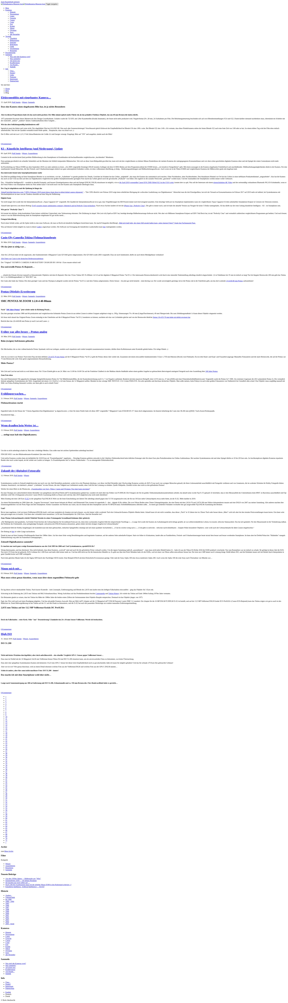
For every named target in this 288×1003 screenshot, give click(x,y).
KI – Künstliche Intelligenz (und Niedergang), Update (32, 148)
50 (6, 798)
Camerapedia (100, 593)
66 (6, 830)
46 (6, 790)
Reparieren (9, 868)
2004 (7, 922)
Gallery (39, 227)
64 (6, 826)
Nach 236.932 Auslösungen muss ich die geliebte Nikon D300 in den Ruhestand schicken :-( (38, 885)
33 (6, 763)
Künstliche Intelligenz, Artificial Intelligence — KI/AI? (24, 887)
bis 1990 (8, 899)
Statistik (8, 974)
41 (6, 780)
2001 (7, 916)
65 (6, 828)
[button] (8, 10)
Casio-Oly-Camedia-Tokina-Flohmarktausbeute (28, 237)
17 (6, 731)
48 (6, 794)
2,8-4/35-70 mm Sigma (56, 357)
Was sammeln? (10, 966)
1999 (7, 912)
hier (104, 227)
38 (6, 774)
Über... (7, 982)
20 (6, 737)
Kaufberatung (10, 970)
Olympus (8, 951)
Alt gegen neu (10, 968)
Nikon (7, 949)
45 (6, 788)
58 (6, 814)
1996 (7, 905)
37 (6, 771)
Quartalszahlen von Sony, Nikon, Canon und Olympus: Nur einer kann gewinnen (60, 489)
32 (6, 761)
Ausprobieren (33, 153)
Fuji (6, 945)
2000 (7, 914)
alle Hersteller (10, 955)
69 (6, 836)
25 (6, 747)
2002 (7, 918)
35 (6, 767)
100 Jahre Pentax (13, 310)
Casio (7, 943)
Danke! (8, 984)
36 (6, 769)
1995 (7, 903)
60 (6, 818)
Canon (7, 941)
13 (6, 723)
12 (6, 721)
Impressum (9, 986)
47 (6, 792)
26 (6, 749)
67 (6, 832)
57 (6, 812)
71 (6, 840)
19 (6, 735)
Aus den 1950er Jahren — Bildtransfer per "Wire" (23, 879)
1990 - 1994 (9, 901)
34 (6, 765)
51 (6, 800)
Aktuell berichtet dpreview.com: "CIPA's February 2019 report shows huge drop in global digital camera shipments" (42, 192)
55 (6, 808)
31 (6, 759)
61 (6, 820)
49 (6, 796)
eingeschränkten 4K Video (222, 182)
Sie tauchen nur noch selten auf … (17, 883)
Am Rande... (10, 972)
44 (6, 786)
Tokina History (113, 593)
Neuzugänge (9, 934)
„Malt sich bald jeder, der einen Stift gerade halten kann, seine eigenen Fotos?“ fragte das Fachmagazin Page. (157, 223)
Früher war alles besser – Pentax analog (24, 331)
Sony (7, 953)
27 (6, 751)
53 (6, 804)
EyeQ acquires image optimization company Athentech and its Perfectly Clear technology (63, 206)
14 (6, 725)
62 (6, 822)
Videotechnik (10, 897)
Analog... (8, 895)
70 (6, 838)
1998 (7, 910)
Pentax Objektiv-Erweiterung (18, 291)
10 (6, 717)
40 (6, 778)
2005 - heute (9, 924)
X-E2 (27, 499)
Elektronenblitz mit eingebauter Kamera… (26, 97)
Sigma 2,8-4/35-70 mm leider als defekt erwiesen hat (171, 317)
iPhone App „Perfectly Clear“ (134, 206)
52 (6, 802)
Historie (8, 932)
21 (6, 739)
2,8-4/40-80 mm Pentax (234, 281)
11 (6, 719)
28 (6, 753)
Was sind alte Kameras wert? (15, 963)
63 (6, 824)
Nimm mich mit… (11, 568)
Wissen (24, 102)
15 (6, 727)
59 (6, 816)
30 (6, 757)
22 (6, 741)
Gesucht (8, 938)
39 (6, 776)
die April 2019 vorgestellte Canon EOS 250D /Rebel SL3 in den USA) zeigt (146, 182)
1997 (7, 908)
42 (6, 782)
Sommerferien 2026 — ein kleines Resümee (21, 881)
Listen (7, 936)
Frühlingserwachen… (13, 393)
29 (6, 755)
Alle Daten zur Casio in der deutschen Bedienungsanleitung (22, 259)
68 (6, 834)
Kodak (7, 947)
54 (6, 806)
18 (6, 733)
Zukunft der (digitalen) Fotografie (20, 470)
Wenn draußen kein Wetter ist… (19, 425)
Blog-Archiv (8, 851)
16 (6, 729)
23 (6, 743)
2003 (7, 920)
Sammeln (31, 102)
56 (6, 810)
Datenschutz (9, 988)
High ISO (6, 634)
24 (6, 745)
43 (6, 784)
